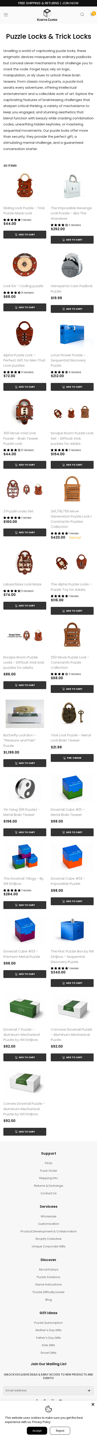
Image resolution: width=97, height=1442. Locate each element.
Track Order (48, 1171)
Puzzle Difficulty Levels (49, 1292)
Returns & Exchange (48, 1186)
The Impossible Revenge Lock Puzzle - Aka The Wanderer (71, 213)
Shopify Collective (48, 1239)
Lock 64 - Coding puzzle (23, 286)
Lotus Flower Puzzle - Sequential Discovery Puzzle (68, 360)
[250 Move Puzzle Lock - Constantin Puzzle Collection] (72, 635)
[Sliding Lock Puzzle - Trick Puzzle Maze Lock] (24, 186)
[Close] (93, 1404)
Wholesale (48, 1216)
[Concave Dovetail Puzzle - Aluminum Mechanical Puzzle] (72, 1008)
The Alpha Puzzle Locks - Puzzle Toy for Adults (71, 587)
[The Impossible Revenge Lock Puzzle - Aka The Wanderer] (72, 186)
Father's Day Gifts (48, 1338)
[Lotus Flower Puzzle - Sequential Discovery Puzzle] (72, 334)
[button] (89, 1390)
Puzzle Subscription (48, 1323)
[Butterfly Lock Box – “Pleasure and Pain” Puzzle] (24, 714)
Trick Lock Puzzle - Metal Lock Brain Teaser (71, 738)
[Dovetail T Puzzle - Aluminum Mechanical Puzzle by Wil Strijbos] (24, 1008)
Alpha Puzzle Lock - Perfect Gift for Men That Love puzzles (24, 360)
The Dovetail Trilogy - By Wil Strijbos (23, 881)
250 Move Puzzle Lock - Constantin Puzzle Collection (70, 662)
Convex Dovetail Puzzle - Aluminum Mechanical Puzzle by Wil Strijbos (24, 1108)
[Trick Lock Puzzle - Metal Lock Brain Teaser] (72, 714)
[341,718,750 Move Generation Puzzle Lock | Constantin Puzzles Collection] (72, 489)
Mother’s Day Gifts (49, 1330)
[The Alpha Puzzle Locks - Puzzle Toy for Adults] (72, 563)
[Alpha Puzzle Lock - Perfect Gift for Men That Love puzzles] (24, 334)
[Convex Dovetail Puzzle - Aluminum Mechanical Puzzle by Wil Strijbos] (24, 1082)
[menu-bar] (8, 14)
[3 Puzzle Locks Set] (24, 489)
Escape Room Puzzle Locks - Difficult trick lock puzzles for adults (23, 662)
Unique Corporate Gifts (48, 1246)
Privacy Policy (41, 1422)
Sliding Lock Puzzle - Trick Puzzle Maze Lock (24, 210)
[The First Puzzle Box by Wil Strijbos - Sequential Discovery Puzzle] (72, 930)
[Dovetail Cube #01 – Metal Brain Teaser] (72, 788)
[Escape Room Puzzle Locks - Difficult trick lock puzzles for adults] (24, 635)
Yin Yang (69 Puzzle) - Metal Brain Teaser (21, 812)
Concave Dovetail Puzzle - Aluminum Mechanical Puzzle (71, 1034)
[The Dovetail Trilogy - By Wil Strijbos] (24, 857)
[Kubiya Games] (47, 15)
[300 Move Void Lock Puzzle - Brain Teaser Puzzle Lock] (24, 412)
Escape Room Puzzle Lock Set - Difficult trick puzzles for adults (72, 438)
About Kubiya (48, 1269)
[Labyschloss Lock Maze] (24, 563)
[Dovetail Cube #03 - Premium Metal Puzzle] (24, 930)
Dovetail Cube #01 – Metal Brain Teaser (68, 812)
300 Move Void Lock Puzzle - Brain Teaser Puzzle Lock (20, 438)
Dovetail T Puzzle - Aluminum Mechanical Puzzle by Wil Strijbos (21, 1034)
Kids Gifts (48, 1345)
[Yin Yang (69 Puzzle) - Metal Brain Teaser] (24, 788)
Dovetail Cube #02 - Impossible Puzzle (68, 881)
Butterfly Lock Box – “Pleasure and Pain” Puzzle (19, 740)
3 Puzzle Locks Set (18, 511)
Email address (16, 1390)
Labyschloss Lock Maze (22, 584)
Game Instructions (48, 1284)
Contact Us (49, 1193)
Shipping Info (48, 1178)
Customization (48, 1224)
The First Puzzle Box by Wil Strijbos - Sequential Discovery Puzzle (72, 956)
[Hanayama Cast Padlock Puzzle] (72, 264)
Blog (48, 1300)
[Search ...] (82, 15)
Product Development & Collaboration (49, 1231)
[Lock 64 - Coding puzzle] (24, 264)
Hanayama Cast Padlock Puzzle (71, 288)
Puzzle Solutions (48, 1277)
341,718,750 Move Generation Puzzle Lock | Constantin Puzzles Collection (71, 519)
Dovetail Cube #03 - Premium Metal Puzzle (21, 954)
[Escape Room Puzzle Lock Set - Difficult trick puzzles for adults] (72, 412)
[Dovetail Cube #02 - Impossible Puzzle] (72, 857)
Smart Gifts (48, 1353)
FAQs (48, 1163)
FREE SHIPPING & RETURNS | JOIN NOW (48, 3)
